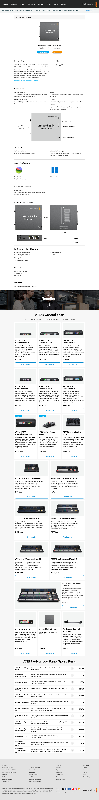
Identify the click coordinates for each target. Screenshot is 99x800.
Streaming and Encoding (35, 781)
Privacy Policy (86, 777)
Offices (85, 767)
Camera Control (50, 10)
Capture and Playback (7, 779)
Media (49, 4)
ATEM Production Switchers (9, 772)
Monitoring (32, 772)
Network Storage (33, 774)
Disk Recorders (5, 777)
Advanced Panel (40, 10)
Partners (85, 772)
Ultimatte (4, 774)
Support (22, 4)
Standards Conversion (34, 767)
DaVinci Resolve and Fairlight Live (10, 770)
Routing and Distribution (35, 779)
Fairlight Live (59, 10)
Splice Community (60, 779)
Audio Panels (68, 10)
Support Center (60, 770)
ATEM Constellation (7, 10)
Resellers (14, 4)
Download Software (32, 80)
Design (16, 10)
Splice (56, 4)
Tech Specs (76, 10)
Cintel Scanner (5, 781)
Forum (63, 4)
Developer (31, 4)
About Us (85, 770)
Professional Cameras (7, 767)
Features (21, 10)
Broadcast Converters (34, 770)
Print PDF (57, 52)
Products (5, 4)
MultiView (31, 777)
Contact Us (59, 772)
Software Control (30, 10)
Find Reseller (43, 52)
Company (41, 4)
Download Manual (19, 80)
